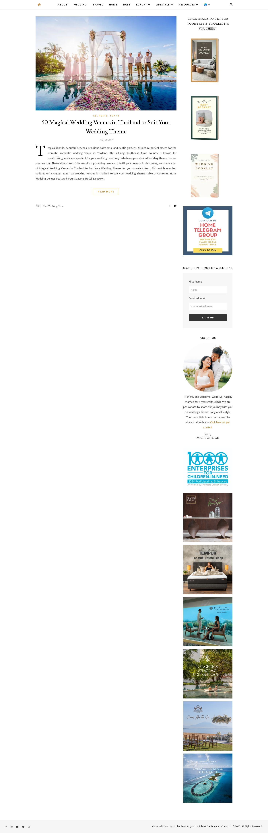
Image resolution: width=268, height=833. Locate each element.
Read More (106, 191)
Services (185, 826)
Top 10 (114, 115)
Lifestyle (163, 4)
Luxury (141, 4)
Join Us (194, 826)
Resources (187, 4)
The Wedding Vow (52, 206)
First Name (195, 281)
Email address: (197, 298)
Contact (225, 826)
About (63, 4)
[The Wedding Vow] (39, 4)
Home (113, 4)
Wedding (80, 4)
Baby (126, 4)
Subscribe (174, 826)
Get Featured (213, 826)
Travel (98, 4)
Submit (202, 826)
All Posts (100, 115)
